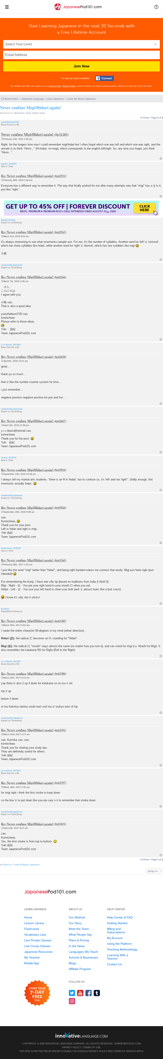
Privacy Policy (69, 86)
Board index (11, 99)
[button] (156, 7)
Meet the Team (79, 929)
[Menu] (7, 7)
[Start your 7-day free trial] (37, 993)
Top (161, 158)
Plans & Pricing (79, 940)
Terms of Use (54, 86)
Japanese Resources (38, 951)
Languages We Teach (83, 951)
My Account (114, 938)
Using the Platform (119, 943)
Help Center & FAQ (120, 917)
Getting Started (117, 923)
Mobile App (31, 963)
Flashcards (31, 929)
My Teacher (32, 957)
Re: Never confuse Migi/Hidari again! (27, 175)
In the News (77, 946)
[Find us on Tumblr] (97, 993)
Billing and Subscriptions (116, 930)
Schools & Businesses (83, 957)
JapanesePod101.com (127, 1043)
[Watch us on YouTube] (80, 993)
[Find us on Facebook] (88, 993)
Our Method (77, 917)
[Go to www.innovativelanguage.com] (81, 1035)
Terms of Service (124, 1051)
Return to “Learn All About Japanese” (21, 864)
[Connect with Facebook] (104, 78)
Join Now (81, 66)
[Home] (77, 10)
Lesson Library (34, 923)
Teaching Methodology (122, 949)
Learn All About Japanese (81, 99)
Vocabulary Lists (35, 934)
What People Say (80, 934)
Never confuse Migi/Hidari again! (30, 108)
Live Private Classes (37, 940)
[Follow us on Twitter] (72, 993)
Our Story (75, 923)
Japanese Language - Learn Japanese (42, 99)
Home (28, 917)
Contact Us (114, 964)
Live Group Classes (37, 946)
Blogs (72, 963)
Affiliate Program (80, 969)
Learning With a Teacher (117, 956)
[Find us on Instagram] (72, 1001)
